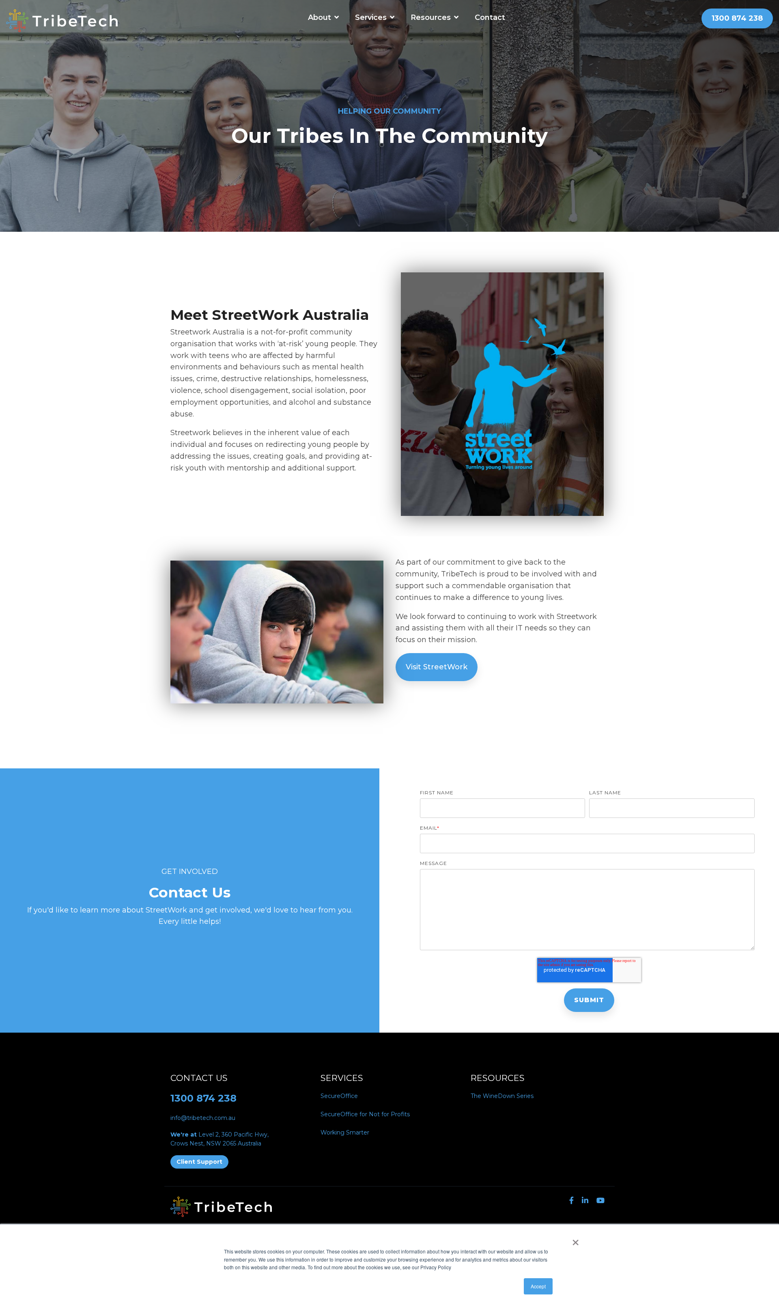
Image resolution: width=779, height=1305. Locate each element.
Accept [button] (538, 1286)
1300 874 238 (203, 1098)
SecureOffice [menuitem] (339, 1096)
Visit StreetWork (436, 666)
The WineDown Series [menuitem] (502, 1096)
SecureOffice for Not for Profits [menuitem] (365, 1114)
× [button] (575, 1239)
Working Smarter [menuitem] (345, 1132)
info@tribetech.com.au (202, 1118)
